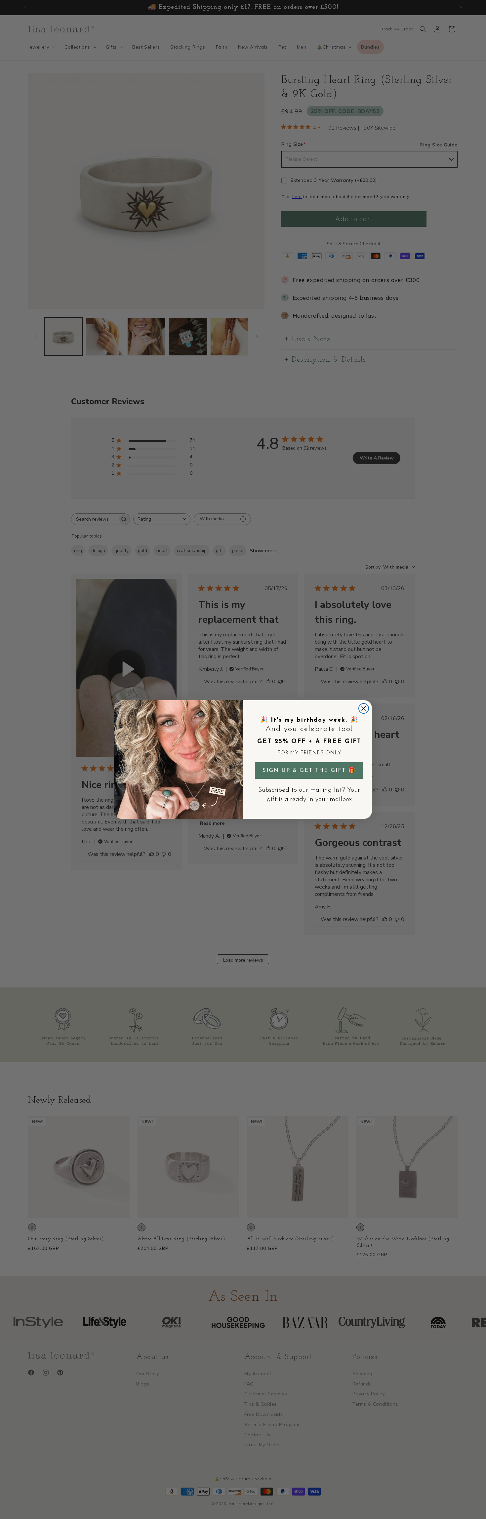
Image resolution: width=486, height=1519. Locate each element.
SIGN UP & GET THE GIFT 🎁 (309, 770)
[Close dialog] (364, 708)
